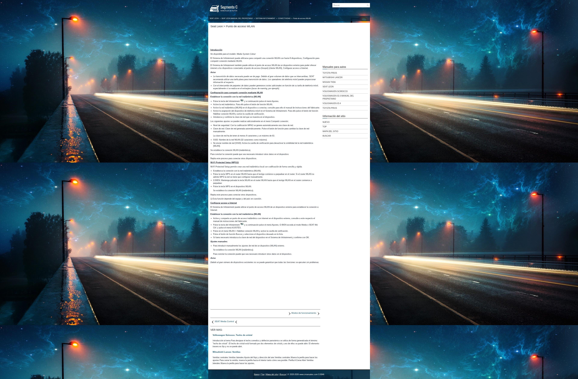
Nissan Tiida (329, 82)
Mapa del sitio (330, 131)
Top (325, 127)
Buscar (327, 136)
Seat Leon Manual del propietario (237, 18)
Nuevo (326, 122)
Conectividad (284, 18)
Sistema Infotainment (265, 18)
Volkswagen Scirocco (335, 91)
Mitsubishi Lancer (332, 77)
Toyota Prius (330, 73)
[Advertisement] (265, 38)
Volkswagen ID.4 (332, 103)
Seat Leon (214, 18)
